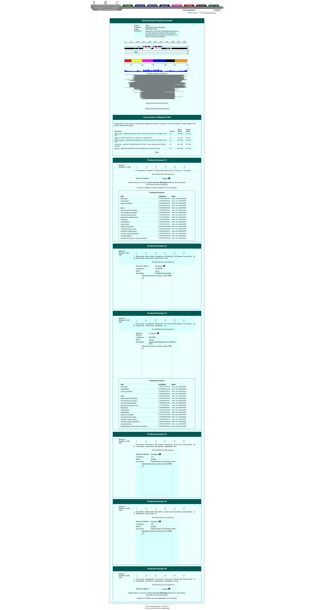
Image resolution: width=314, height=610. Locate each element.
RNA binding (124, 198)
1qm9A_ (154, 459)
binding (123, 208)
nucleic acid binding (126, 203)
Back (157, 152)
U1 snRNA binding (126, 235)
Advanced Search (210, 13)
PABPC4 (116, 138)
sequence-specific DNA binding (130, 233)
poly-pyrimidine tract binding (129, 212)
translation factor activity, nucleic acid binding (134, 238)
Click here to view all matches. (157, 184)
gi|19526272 (118, 144)
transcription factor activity (128, 229)
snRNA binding (125, 222)
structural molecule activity (128, 215)
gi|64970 (116, 148)
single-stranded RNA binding (129, 210)
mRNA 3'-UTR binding (127, 226)
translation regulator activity (129, 231)
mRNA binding (125, 201)
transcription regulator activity (129, 217)
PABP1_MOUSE (119, 140)
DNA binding (124, 219)
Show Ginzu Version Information (157, 108)
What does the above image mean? (157, 103)
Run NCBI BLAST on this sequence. (163, 174)
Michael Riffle (165, 608)
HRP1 (147, 25)
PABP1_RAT (118, 133)
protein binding (125, 224)
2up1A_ (151, 340)
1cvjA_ (157, 271)
